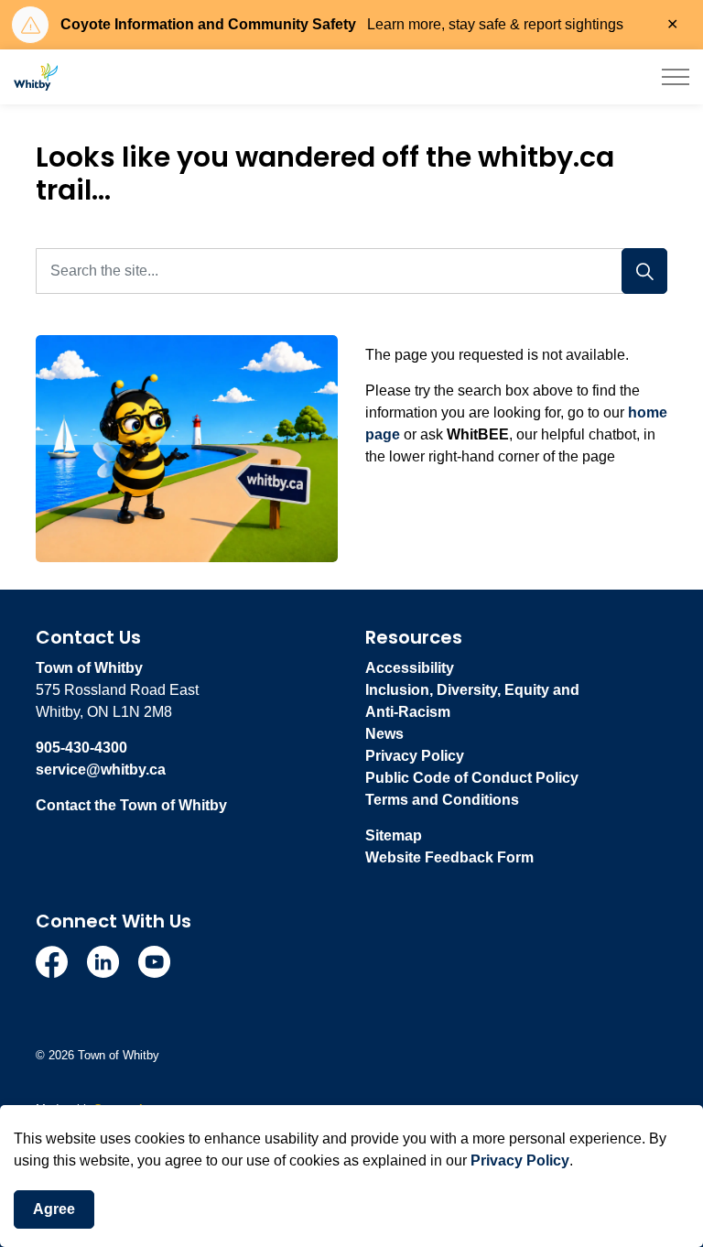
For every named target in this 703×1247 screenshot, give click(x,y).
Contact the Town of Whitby (131, 805)
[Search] (644, 271)
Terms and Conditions (442, 800)
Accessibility (409, 668)
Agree (54, 1209)
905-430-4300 (81, 747)
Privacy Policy (519, 1160)
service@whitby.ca (101, 769)
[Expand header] (675, 76)
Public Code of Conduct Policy (472, 778)
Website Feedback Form (449, 857)
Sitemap (393, 835)
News (384, 734)
